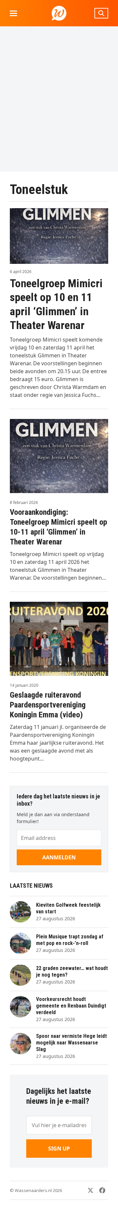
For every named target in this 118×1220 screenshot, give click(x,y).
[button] (13, 13)
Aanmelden (59, 857)
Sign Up (59, 1148)
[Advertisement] (59, 99)
